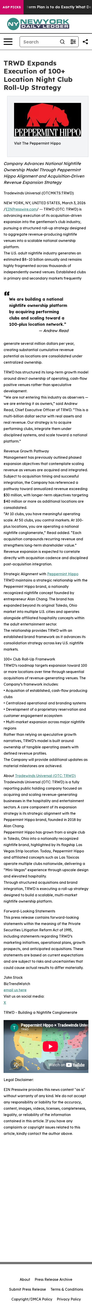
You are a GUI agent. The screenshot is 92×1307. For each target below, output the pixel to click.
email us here (15, 990)
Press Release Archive (53, 1279)
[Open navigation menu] (8, 41)
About (25, 1279)
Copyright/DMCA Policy (31, 1299)
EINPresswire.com (21, 209)
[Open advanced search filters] (73, 42)
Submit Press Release (27, 1289)
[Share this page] (85, 41)
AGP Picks (12, 7)
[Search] (62, 42)
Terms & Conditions (66, 1289)
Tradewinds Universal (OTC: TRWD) (45, 775)
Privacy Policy (69, 1299)
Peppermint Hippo (62, 574)
